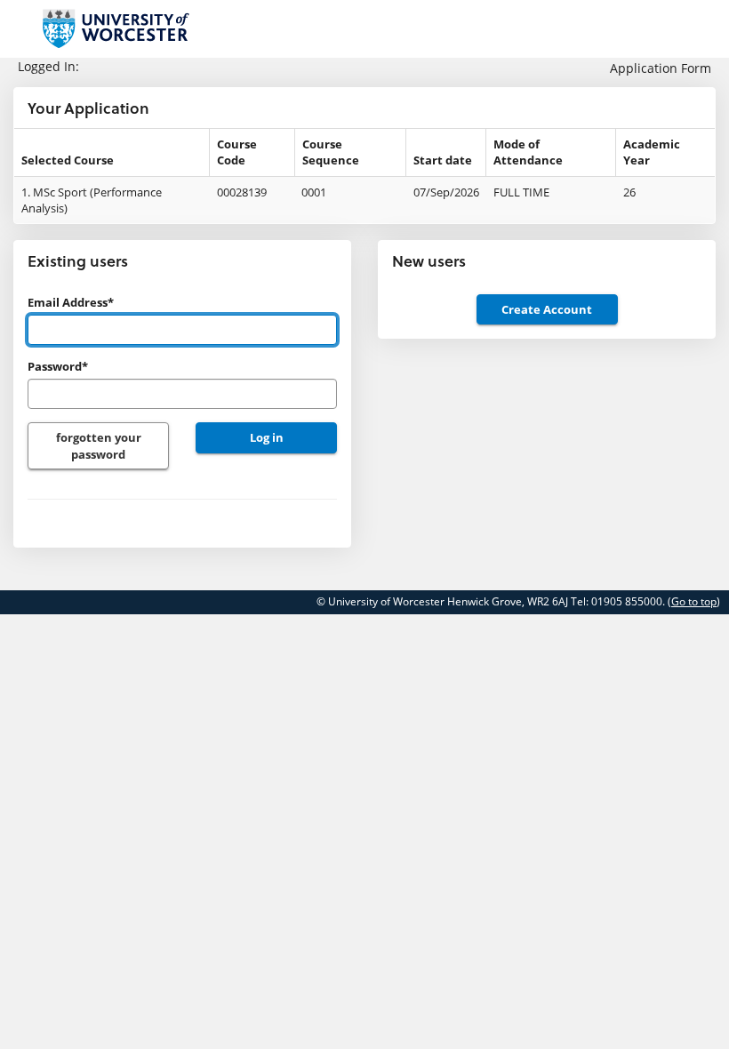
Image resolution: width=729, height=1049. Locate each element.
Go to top (694, 601)
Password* (58, 366)
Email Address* (71, 302)
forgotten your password (98, 445)
